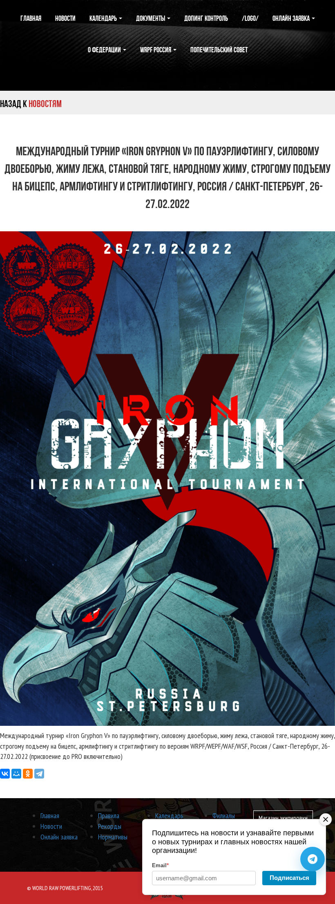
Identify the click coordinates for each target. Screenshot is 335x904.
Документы (151, 18)
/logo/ (250, 18)
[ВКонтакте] (5, 774)
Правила (108, 815)
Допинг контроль (206, 18)
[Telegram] (39, 774)
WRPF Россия (156, 50)
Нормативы (112, 836)
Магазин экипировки (283, 818)
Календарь (103, 18)
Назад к (31, 103)
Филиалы (223, 815)
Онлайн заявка (291, 18)
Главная (30, 18)
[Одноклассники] (28, 774)
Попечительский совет (219, 50)
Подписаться (289, 877)
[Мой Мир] (16, 774)
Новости (65, 18)
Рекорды (109, 826)
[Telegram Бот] (312, 859)
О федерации (105, 50)
